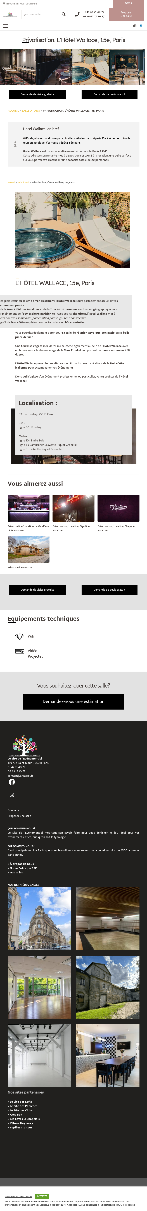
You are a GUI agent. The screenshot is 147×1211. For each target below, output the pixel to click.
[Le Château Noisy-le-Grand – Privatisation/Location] (107, 918)
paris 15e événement (108, 138)
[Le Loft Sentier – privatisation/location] (107, 1055)
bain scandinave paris (49, 138)
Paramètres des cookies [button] (18, 1196)
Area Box (16, 1114)
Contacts (13, 810)
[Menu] (5, 25)
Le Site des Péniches (23, 1106)
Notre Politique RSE (23, 868)
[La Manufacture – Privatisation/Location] (39, 987)
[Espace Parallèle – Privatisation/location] (39, 1055)
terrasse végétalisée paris (64, 142)
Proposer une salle (19, 815)
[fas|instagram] (12, 795)
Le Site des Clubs (21, 1110)
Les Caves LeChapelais (25, 1118)
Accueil (13, 110)
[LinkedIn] (141, 26)
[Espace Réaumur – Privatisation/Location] (39, 918)
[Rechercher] (64, 14)
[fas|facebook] (12, 782)
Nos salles (16, 872)
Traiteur (26, 1127)
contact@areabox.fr (20, 775)
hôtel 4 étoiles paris (79, 138)
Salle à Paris (31, 110)
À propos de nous (22, 863)
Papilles (15, 1127)
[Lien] (10, 14)
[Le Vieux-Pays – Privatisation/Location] (107, 987)
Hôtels (29, 138)
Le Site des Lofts (21, 1101)
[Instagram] (135, 26)
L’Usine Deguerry (21, 1123)
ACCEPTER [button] (42, 1196)
